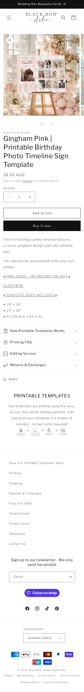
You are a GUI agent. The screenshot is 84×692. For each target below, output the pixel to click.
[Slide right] (52, 124)
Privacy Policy (19, 523)
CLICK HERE (13, 285)
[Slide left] (32, 124)
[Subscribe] (70, 577)
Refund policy (25, 675)
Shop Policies (19, 513)
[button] (9, 18)
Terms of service (70, 675)
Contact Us (17, 544)
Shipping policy (30, 682)
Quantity (9, 188)
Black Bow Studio (40, 670)
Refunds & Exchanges (25, 493)
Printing (15, 473)
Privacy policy (47, 675)
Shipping (27, 180)
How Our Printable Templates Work (36, 463)
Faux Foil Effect (20, 503)
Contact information (55, 682)
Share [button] (13, 379)
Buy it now (42, 226)
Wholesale (17, 534)
